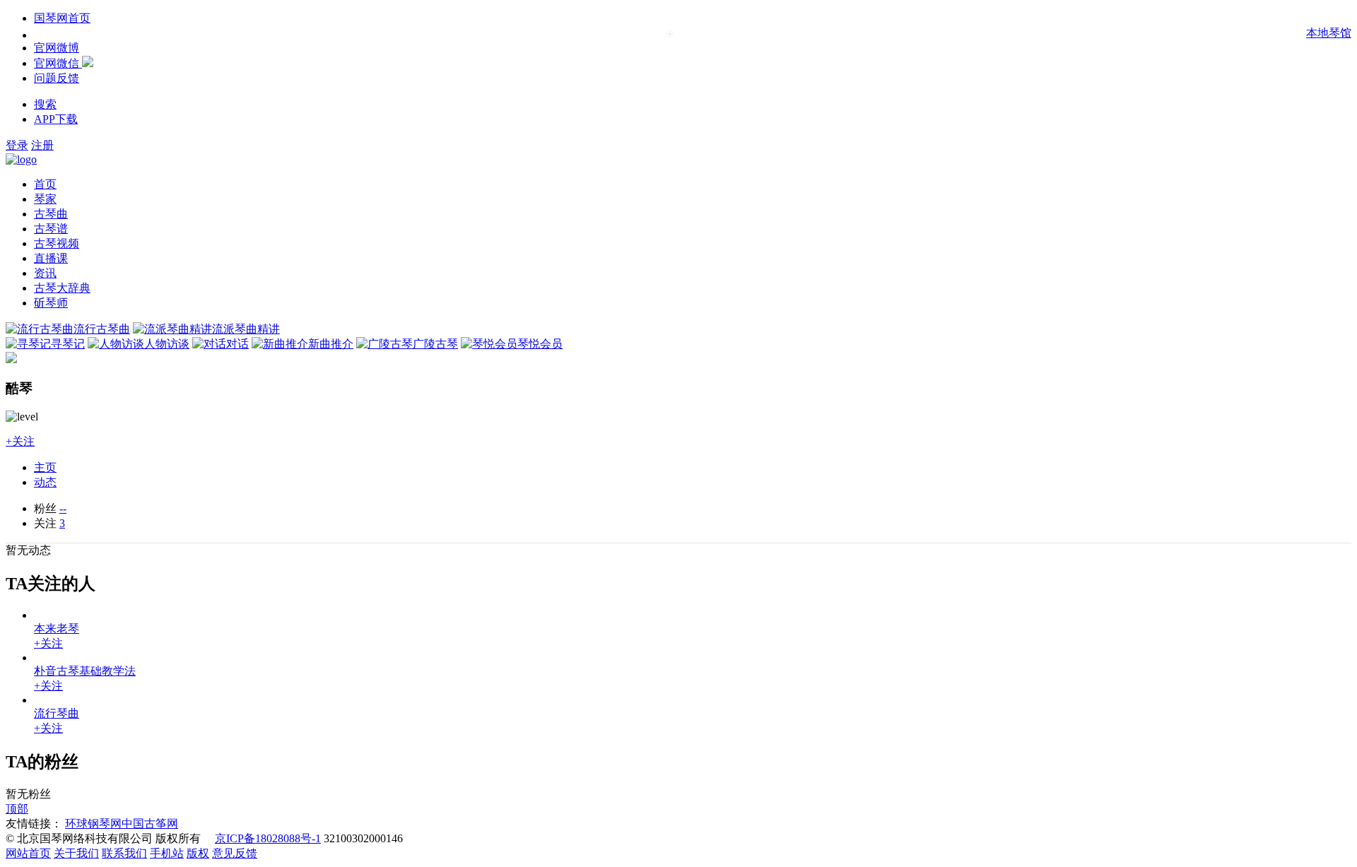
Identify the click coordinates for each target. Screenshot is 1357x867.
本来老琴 (56, 629)
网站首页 (28, 853)
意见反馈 (234, 853)
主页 (45, 467)
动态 (45, 482)
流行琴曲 (56, 713)
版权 (198, 853)
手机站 (167, 853)
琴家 (45, 199)
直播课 (51, 258)
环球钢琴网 (93, 824)
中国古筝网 (150, 824)
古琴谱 (51, 229)
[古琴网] (21, 159)
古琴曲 (51, 214)
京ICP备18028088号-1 (268, 838)
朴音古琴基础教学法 (85, 671)
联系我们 (124, 853)
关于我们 (76, 853)
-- (62, 508)
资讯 (45, 273)
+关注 (20, 441)
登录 (17, 145)
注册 (42, 145)
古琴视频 (56, 243)
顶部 (17, 809)
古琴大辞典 (62, 288)
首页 (45, 184)
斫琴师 (51, 303)
